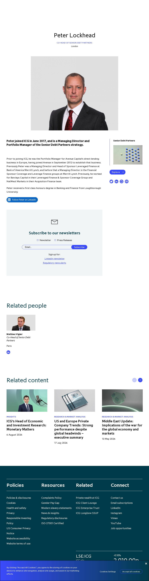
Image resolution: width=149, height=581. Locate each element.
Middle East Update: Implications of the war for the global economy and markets (122, 427)
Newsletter (45, 240)
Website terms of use (18, 543)
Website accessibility (18, 538)
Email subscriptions (122, 502)
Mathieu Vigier (14, 334)
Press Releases (64, 240)
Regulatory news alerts (54, 262)
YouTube (116, 523)
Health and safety (16, 508)
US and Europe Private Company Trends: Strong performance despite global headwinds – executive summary (73, 429)
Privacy (10, 513)
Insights (11, 416)
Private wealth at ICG (87, 497)
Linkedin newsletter (55, 258)
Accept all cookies (131, 571)
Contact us (117, 497)
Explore (116, 172)
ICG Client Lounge (86, 502)
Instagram (116, 513)
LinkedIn (115, 508)
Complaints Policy (51, 497)
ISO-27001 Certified (52, 523)
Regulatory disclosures (54, 518)
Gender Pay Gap (50, 502)
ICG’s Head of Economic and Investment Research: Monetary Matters (26, 425)
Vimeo (114, 518)
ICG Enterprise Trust (87, 508)
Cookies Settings (108, 571)
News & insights (50, 513)
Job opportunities (121, 528)
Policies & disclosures (19, 497)
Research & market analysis (69, 416)
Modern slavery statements (56, 508)
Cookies (11, 502)
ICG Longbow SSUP (87, 513)
